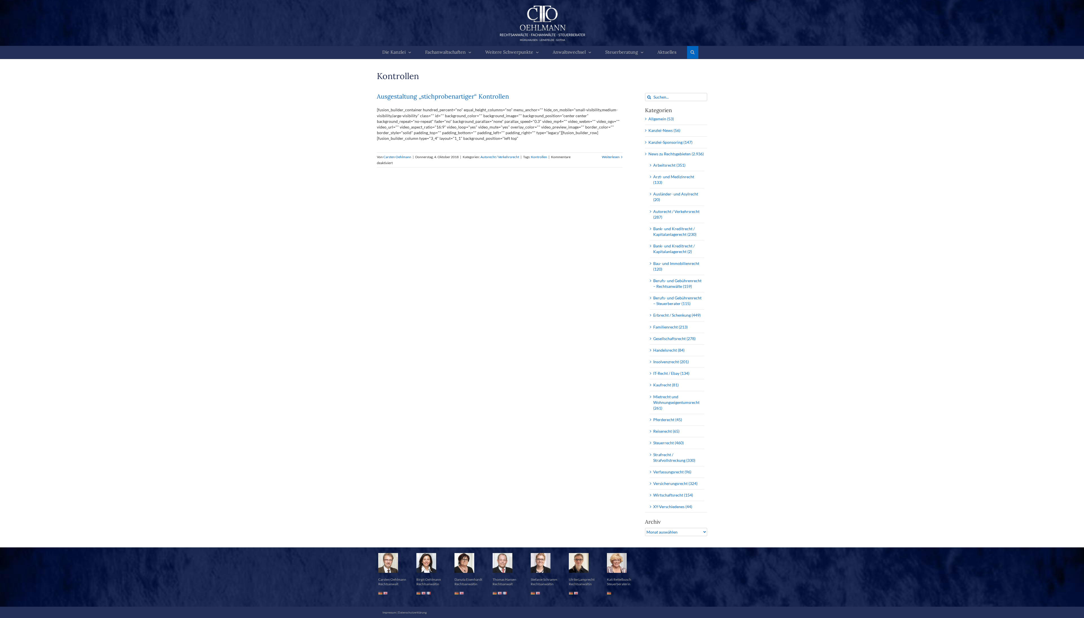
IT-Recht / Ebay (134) (671, 373)
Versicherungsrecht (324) (675, 483)
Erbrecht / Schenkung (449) (677, 315)
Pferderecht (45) (667, 419)
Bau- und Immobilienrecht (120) (676, 266)
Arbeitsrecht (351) (669, 165)
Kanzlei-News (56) (664, 130)
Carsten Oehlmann (397, 157)
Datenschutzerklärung (412, 612)
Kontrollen (539, 157)
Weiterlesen (611, 157)
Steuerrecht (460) (668, 442)
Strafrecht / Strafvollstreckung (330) (674, 457)
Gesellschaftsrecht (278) (674, 338)
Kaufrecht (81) (666, 384)
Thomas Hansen (504, 579)
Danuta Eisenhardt (468, 579)
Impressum (389, 612)
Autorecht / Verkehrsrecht (499, 157)
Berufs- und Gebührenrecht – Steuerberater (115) (677, 300)
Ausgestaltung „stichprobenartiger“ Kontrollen (443, 96)
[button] (692, 52)
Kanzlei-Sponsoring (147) (670, 142)
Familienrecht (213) (670, 327)
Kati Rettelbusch (619, 579)
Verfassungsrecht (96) (672, 471)
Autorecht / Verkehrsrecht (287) (676, 214)
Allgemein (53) (661, 118)
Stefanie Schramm (544, 579)
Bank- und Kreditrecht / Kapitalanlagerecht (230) (674, 231)
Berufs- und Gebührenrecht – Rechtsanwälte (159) (677, 283)
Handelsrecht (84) (669, 350)
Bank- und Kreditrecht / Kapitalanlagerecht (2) (674, 248)
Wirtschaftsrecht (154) (673, 495)
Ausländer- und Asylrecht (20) (675, 197)
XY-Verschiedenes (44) (672, 506)
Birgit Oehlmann (428, 579)
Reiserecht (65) (666, 431)
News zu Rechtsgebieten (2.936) (676, 153)
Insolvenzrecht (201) (671, 361)
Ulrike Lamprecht (582, 579)
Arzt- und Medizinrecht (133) (673, 179)
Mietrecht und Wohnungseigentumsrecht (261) (676, 402)
